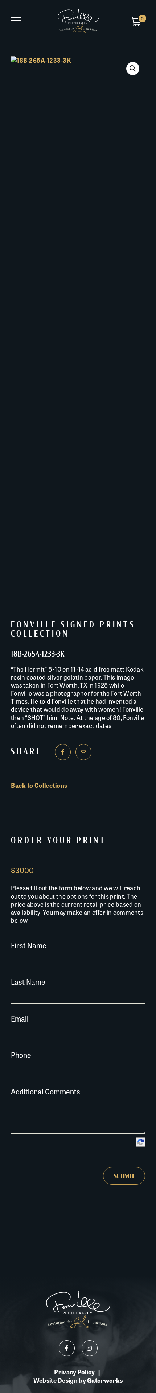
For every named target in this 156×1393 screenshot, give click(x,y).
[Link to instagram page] (90, 1348)
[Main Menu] (16, 21)
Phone (21, 1055)
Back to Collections (39, 785)
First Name (28, 945)
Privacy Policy (74, 1372)
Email (20, 1018)
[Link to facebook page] (67, 1348)
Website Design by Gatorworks (78, 1380)
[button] (132, 68)
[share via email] (83, 752)
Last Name (28, 981)
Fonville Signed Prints (73, 625)
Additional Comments (45, 1091)
